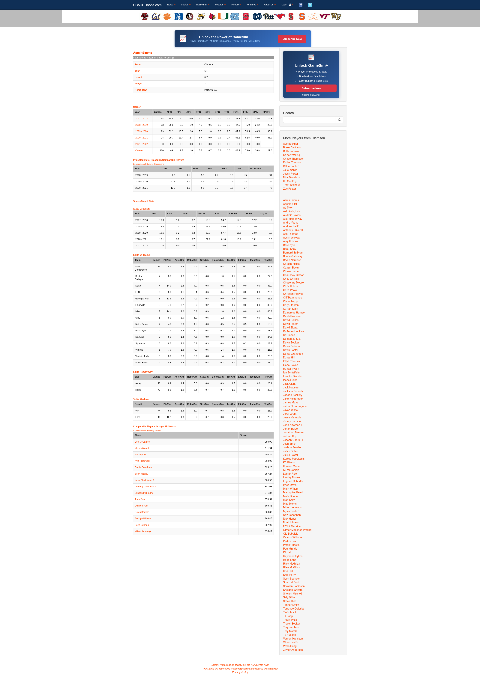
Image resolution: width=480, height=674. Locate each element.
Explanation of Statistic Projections (148, 164)
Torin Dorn (140, 499)
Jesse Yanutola (292, 417)
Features (251, 4)
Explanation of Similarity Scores (147, 430)
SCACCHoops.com (147, 4)
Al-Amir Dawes (292, 215)
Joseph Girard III (293, 440)
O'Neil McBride (292, 526)
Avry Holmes (290, 241)
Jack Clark (289, 383)
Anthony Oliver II (293, 230)
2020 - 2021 (141, 137)
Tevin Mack (290, 612)
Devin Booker (142, 512)
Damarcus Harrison (294, 312)
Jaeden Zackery (292, 395)
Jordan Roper (291, 436)
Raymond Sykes (292, 556)
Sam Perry (289, 575)
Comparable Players (173, 160)
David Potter (290, 323)
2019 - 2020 (141, 131)
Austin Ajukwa (291, 237)
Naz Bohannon (292, 515)
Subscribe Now (292, 38)
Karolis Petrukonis (293, 458)
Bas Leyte (289, 245)
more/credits (270, 668)
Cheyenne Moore (293, 282)
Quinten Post (141, 505)
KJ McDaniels (291, 470)
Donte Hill (289, 357)
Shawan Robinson (294, 586)
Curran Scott (290, 308)
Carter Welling (291, 155)
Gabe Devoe (290, 365)
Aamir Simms (291, 200)
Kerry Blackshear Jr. (145, 480)
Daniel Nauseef (292, 316)
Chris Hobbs (290, 286)
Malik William (290, 488)
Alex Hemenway (292, 219)
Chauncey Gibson (293, 275)
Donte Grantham (143, 467)
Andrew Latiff (290, 226)
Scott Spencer (291, 578)
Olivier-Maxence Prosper (297, 530)
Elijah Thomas (291, 361)
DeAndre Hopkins (293, 331)
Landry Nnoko (291, 477)
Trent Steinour (291, 185)
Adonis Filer (290, 204)
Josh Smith (289, 443)
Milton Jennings (143, 531)
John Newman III (293, 425)
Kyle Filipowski (142, 461)
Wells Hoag (290, 646)
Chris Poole (290, 290)
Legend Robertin (293, 481)
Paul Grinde (290, 548)
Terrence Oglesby (293, 608)
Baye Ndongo (142, 525)
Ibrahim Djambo (292, 376)
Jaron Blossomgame (295, 406)
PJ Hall (287, 552)
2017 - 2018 (141, 118)
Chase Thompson (293, 158)
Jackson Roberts (293, 391)
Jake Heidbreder (293, 398)
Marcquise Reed (293, 492)
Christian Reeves (293, 293)
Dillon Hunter (290, 166)
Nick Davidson (291, 177)
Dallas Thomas (292, 162)
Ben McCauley (142, 442)
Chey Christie (291, 279)
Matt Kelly (289, 500)
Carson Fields (291, 264)
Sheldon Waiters (292, 590)
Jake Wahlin (290, 170)
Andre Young (290, 222)
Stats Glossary (141, 208)
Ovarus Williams (292, 537)
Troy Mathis (290, 631)
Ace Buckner (290, 143)
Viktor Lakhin (290, 642)
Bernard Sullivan (293, 252)
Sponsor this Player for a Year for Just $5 (153, 57)
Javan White (290, 410)
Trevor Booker (291, 623)
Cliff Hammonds (292, 297)
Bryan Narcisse (292, 260)
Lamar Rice (290, 473)
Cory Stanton (291, 305)
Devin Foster (290, 350)
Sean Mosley (141, 474)
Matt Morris (290, 503)
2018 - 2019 (141, 125)
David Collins (290, 320)
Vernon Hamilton (293, 638)
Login (285, 4)
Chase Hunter (291, 271)
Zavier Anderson (293, 650)
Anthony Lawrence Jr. (146, 486)
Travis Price (290, 620)
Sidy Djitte (289, 597)
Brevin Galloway (292, 256)
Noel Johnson (291, 522)
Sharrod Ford (291, 582)
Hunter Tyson (291, 368)
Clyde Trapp (290, 301)
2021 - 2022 (141, 144)
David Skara (290, 327)
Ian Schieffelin (291, 372)
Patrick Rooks (291, 545)
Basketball (202, 4)
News (170, 4)
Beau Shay (289, 249)
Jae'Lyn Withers (143, 518)
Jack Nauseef (291, 387)
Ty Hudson (289, 635)
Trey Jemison (291, 627)
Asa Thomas (290, 234)
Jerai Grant (289, 413)
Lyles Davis (289, 485)
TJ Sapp (288, 616)
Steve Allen (289, 601)
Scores (185, 4)
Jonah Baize (290, 428)
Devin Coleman (292, 346)
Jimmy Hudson (292, 421)
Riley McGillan (291, 563)
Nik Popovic (141, 454)
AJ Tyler (288, 207)
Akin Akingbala (292, 211)
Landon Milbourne (144, 493)
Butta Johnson (291, 151)
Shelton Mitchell (292, 593)
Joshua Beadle (292, 447)
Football (219, 4)
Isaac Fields (290, 380)
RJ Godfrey (290, 181)
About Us (269, 4)
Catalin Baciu (291, 267)
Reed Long (289, 560)
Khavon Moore (292, 466)
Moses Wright (142, 448)
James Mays (290, 402)
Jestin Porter (290, 173)
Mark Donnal (290, 496)
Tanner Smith (291, 605)
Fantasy (235, 4)
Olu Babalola (290, 533)
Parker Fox (289, 541)
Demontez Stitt (292, 338)
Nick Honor (289, 518)
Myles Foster (290, 511)
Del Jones (289, 335)
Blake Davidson (292, 147)
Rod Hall (288, 571)
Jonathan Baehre (293, 432)
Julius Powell (290, 455)
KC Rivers (289, 462)
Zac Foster (289, 188)
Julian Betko (290, 451)
